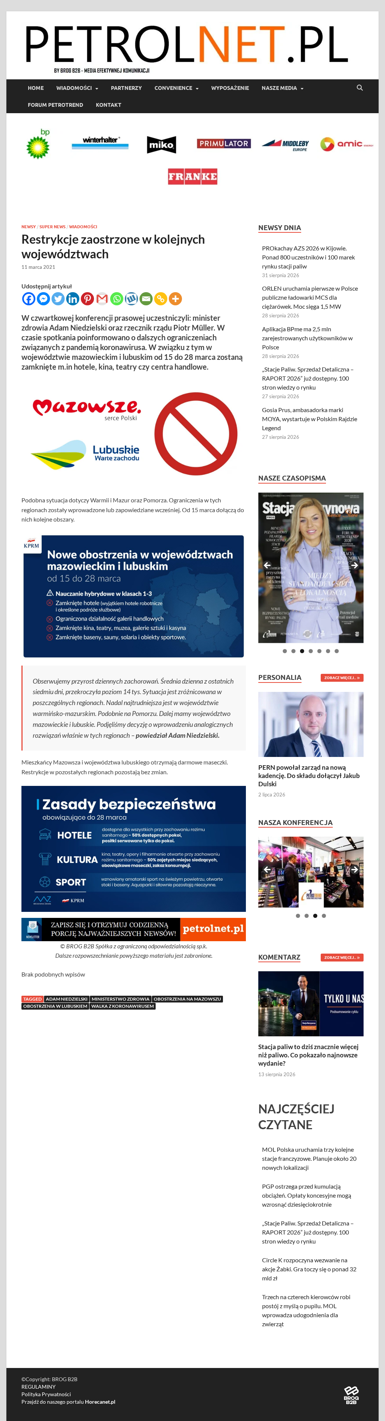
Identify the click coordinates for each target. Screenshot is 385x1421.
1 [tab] (285, 651)
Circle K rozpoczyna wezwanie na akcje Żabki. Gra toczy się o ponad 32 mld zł (309, 1268)
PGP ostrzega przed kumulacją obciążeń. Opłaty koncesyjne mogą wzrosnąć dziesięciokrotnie (306, 1195)
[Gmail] (102, 298)
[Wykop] (131, 298)
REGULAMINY (38, 1386)
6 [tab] (328, 651)
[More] (175, 298)
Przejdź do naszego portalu (68, 1401)
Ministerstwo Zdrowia (121, 999)
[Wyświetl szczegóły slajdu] (311, 568)
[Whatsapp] (116, 298)
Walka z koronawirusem (122, 1006)
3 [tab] (302, 651)
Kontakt (108, 105)
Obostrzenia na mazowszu (187, 999)
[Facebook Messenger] (43, 298)
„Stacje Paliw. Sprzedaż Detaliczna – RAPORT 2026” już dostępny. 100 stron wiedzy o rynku (308, 378)
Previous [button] (267, 566)
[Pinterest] (87, 298)
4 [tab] (311, 651)
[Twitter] (58, 298)
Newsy (28, 226)
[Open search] (359, 88)
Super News (52, 226)
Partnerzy (126, 88)
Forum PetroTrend (55, 105)
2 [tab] (293, 651)
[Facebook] (28, 298)
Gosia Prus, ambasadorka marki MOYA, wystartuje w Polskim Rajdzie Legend (309, 418)
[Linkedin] (72, 298)
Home (36, 88)
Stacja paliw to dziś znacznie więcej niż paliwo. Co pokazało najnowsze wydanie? (308, 1055)
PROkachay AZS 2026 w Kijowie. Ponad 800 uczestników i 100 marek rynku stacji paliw (308, 257)
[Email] (146, 298)
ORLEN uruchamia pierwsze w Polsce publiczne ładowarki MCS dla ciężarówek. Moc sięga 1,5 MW (310, 297)
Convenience (173, 88)
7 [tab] (337, 651)
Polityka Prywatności (46, 1394)
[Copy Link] (160, 298)
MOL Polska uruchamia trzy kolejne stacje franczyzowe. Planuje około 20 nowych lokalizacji (309, 1158)
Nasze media (279, 88)
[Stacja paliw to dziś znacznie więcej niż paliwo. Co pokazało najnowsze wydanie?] (311, 1003)
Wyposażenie (230, 88)
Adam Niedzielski (67, 999)
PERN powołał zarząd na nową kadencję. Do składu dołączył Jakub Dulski (309, 775)
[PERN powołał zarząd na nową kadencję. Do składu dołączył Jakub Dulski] (311, 723)
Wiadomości (74, 88)
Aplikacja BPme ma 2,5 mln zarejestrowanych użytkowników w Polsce (307, 337)
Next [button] (354, 566)
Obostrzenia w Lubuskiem (55, 1006)
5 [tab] (319, 651)
